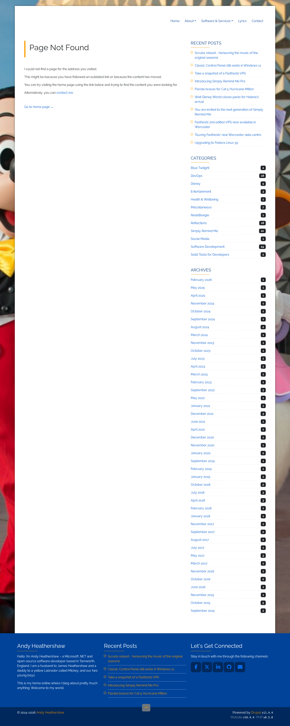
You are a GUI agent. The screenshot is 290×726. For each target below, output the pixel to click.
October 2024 (200, 311)
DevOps (196, 176)
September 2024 (203, 319)
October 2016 (200, 579)
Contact (257, 21)
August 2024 (200, 327)
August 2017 (200, 540)
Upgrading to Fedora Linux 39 (216, 143)
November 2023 (202, 343)
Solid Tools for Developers (210, 254)
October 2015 (200, 603)
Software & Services (216, 21)
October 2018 (200, 484)
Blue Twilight (200, 168)
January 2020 (200, 453)
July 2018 (197, 492)
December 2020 (202, 437)
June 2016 (198, 587)
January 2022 (200, 406)
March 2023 (199, 374)
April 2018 (198, 500)
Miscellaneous (201, 207)
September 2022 (203, 390)
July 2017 (197, 548)
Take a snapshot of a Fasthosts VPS (220, 73)
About (189, 21)
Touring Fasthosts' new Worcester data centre (228, 135)
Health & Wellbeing (204, 199)
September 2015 (203, 611)
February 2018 (201, 508)
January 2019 (200, 477)
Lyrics (242, 21)
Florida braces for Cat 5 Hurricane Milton (224, 89)
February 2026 (201, 280)
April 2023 (198, 366)
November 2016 (202, 571)
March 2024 (199, 335)
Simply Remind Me (204, 231)
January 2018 (200, 516)
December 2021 (202, 414)
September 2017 (203, 532)
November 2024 (202, 303)
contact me (64, 93)
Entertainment (201, 191)
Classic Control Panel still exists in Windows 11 (228, 65)
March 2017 (199, 563)
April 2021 (198, 429)
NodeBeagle (200, 215)
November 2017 (202, 524)
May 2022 (198, 398)
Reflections (199, 223)
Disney (195, 184)
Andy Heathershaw (49, 21)
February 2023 (201, 382)
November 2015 (202, 595)
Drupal (256, 712)
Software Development (208, 247)
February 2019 (201, 469)
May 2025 (198, 288)
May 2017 (198, 555)
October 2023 (200, 351)
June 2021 (198, 421)
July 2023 (198, 358)
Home (175, 21)
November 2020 (202, 445)
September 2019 (203, 461)
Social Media (200, 239)
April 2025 (198, 295)
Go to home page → (39, 107)
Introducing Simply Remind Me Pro (220, 81)
